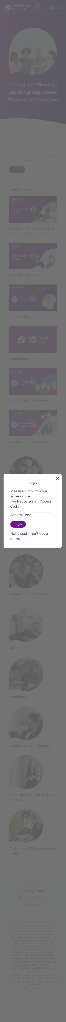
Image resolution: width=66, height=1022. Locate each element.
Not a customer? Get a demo (29, 536)
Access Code (20, 515)
